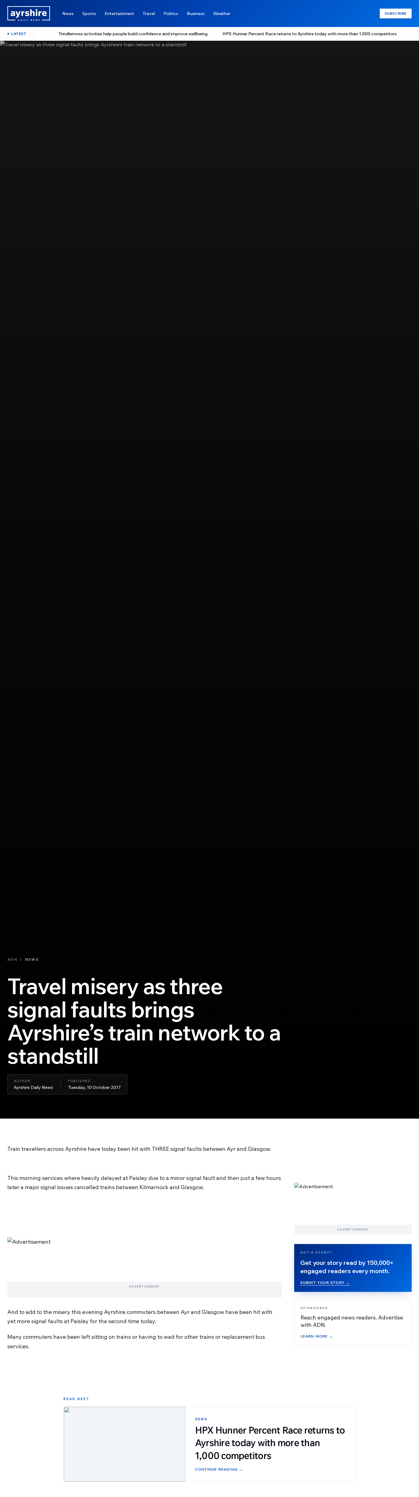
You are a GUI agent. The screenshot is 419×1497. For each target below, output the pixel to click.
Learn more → (317, 1336)
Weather (221, 13)
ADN (12, 959)
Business (196, 13)
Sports (89, 13)
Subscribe (396, 13)
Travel (149, 13)
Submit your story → (325, 1282)
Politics (170, 13)
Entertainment (119, 13)
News (68, 13)
